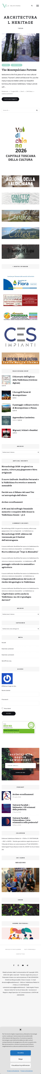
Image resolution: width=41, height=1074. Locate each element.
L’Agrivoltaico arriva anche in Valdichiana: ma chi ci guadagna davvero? (16, 597)
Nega (21, 1059)
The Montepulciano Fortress (19, 69)
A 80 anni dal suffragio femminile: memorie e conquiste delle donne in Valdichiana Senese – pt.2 (18, 511)
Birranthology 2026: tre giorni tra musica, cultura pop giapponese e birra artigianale (19, 469)
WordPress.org (6, 661)
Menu (37, 5)
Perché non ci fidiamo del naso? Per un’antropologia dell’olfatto (18, 493)
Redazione (5, 91)
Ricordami (7, 708)
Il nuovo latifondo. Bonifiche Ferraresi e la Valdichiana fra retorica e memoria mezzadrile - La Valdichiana (20, 547)
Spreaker (27, 965)
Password (5, 699)
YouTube (22, 965)
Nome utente (6, 690)
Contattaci (20, 954)
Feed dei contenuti (8, 649)
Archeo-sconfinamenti (12, 502)
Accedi (4, 642)
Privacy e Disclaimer (13, 1071)
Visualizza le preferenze (21, 1065)
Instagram (18, 965)
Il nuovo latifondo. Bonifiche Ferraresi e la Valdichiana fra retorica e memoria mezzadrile (20, 482)
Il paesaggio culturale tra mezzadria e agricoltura (19, 564)
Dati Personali (30, 949)
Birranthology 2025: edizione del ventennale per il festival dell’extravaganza (17, 537)
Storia (5, 65)
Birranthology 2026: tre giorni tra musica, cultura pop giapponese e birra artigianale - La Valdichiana (19, 529)
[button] (20, 1029)
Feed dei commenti (8, 655)
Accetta (21, 1052)
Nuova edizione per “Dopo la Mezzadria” (20, 552)
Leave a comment (7, 94)
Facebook (13, 965)
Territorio (17, 65)
